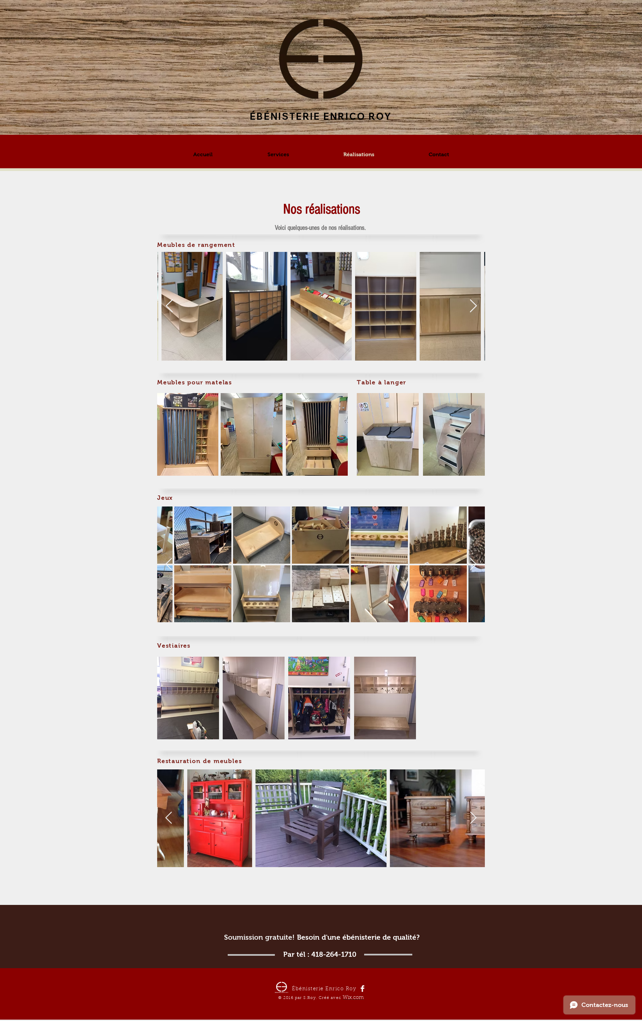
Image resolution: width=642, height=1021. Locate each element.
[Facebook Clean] (362, 988)
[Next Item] (473, 306)
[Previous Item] (169, 306)
